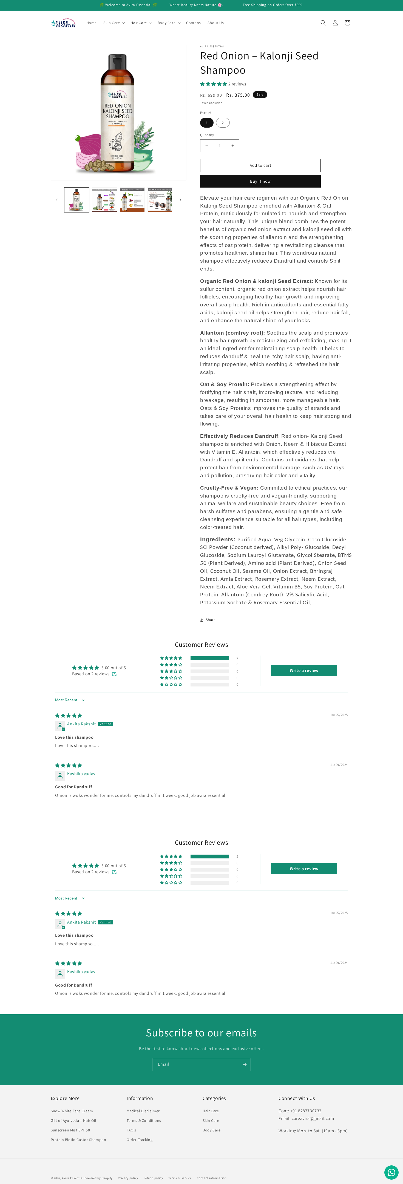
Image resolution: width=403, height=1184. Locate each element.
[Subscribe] (245, 1064)
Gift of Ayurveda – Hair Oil (73, 1120)
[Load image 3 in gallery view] (132, 199)
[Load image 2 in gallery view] (104, 199)
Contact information (211, 1178)
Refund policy (153, 1178)
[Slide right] (180, 200)
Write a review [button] (304, 670)
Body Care (211, 1130)
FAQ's (131, 1130)
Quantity (207, 135)
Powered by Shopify (98, 1178)
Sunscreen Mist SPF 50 (70, 1130)
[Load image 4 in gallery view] (159, 199)
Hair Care (211, 1110)
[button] (113, 22)
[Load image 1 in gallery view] (76, 199)
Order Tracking (139, 1139)
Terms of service (179, 1178)
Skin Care (211, 1120)
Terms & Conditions (144, 1120)
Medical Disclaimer (143, 1110)
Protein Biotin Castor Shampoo (78, 1139)
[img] (68, 716)
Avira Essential (73, 1178)
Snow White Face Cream (72, 1110)
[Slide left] (57, 200)
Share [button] (211, 619)
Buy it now (260, 181)
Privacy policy (128, 1178)
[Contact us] (391, 1172)
